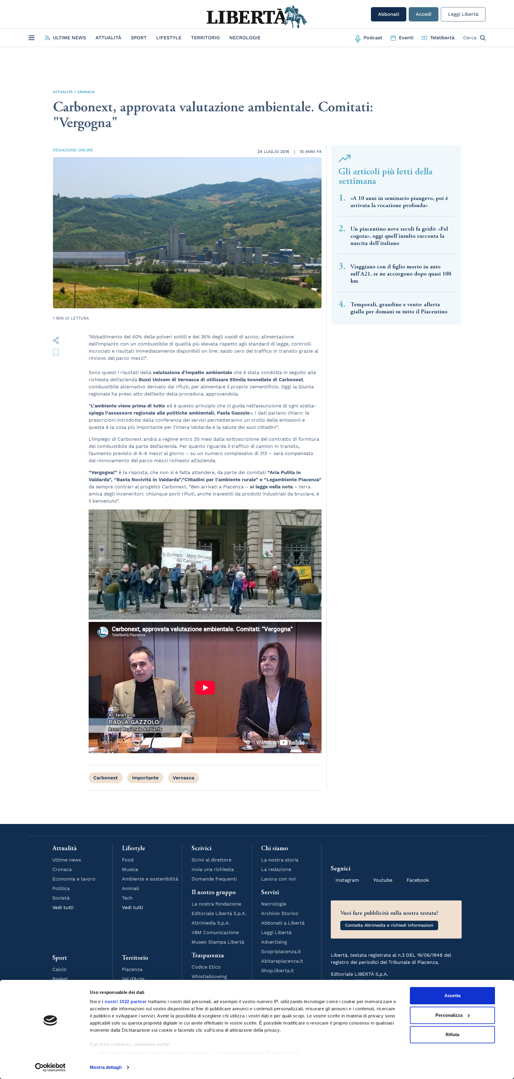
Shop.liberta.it (277, 970)
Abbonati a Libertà (283, 923)
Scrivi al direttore (211, 860)
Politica (61, 888)
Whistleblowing (209, 976)
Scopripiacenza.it (281, 951)
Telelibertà (442, 37)
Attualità (108, 37)
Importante (145, 778)
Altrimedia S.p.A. (211, 923)
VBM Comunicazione (215, 932)
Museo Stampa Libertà (218, 942)
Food (128, 860)
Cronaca (86, 92)
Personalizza (449, 1015)
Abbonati (388, 14)
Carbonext (105, 778)
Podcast (372, 37)
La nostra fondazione (216, 904)
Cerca (470, 37)
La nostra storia (279, 860)
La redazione (276, 869)
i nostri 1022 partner (124, 1001)
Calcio (59, 969)
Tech (127, 898)
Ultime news (66, 860)
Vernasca (183, 778)
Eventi (406, 37)
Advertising (274, 942)
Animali (130, 888)
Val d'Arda (133, 979)
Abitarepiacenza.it (282, 961)
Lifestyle (168, 37)
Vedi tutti (62, 907)
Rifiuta (453, 1034)
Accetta (452, 995)
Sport (139, 37)
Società (61, 898)
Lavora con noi (278, 879)
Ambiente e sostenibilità (150, 879)
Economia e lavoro (73, 879)
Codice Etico (206, 967)
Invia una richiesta (213, 869)
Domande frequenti (214, 879)
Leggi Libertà (463, 14)
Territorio (205, 37)
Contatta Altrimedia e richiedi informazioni (389, 925)
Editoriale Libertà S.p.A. (219, 913)
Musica (130, 869)
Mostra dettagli (106, 1067)
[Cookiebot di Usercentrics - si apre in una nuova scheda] (50, 1067)
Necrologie (245, 37)
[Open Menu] (32, 37)
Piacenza (132, 969)
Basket (60, 979)
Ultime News (69, 37)
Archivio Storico (279, 913)
